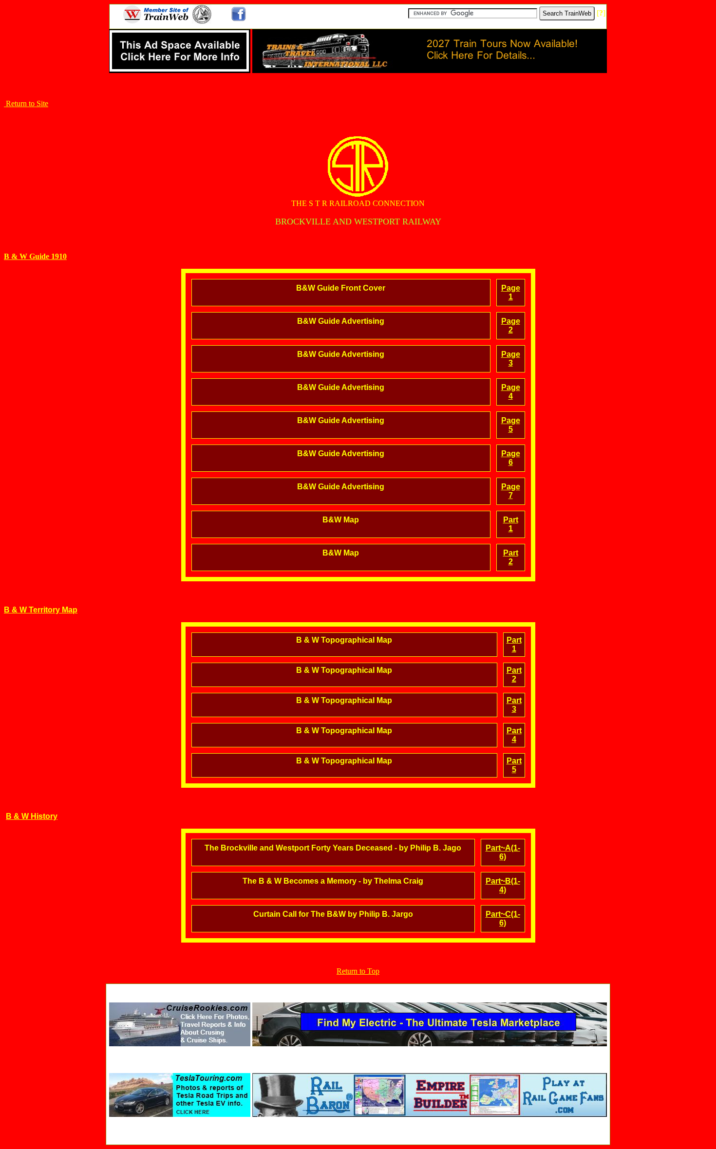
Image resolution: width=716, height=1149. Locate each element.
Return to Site (26, 103)
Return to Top (358, 971)
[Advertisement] (358, 990)
